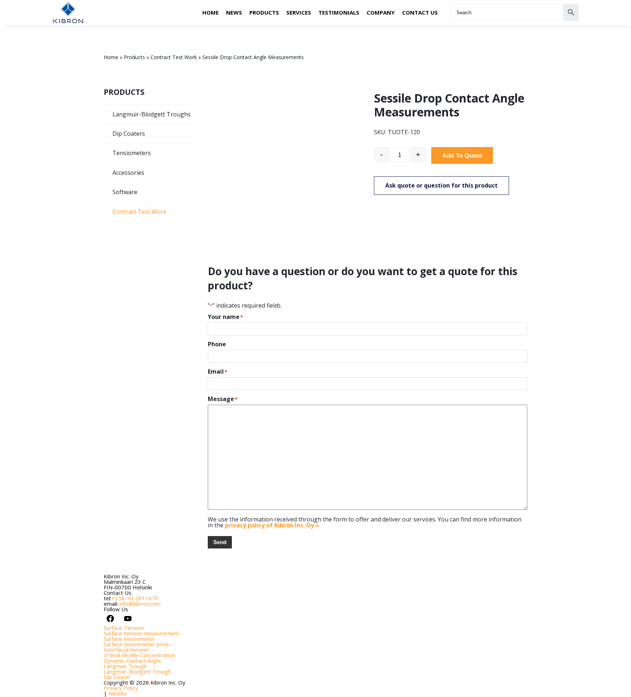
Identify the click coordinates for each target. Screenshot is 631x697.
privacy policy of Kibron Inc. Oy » (272, 525)
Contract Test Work (173, 57)
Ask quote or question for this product (441, 185)
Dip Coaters (128, 134)
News (234, 12)
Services (298, 12)
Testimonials (338, 12)
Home (210, 12)
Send (219, 542)
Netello (117, 693)
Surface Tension (124, 627)
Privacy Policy (121, 688)
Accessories (128, 173)
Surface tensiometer (129, 638)
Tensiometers (131, 153)
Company (381, 12)
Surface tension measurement (141, 633)
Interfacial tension (126, 649)
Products (264, 12)
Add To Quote (462, 155)
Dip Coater (117, 677)
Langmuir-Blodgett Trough (137, 671)
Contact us (420, 12)
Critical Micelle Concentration (139, 655)
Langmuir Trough (125, 666)
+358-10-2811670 (134, 598)
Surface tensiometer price (136, 644)
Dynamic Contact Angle (132, 660)
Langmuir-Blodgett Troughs (151, 114)
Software (124, 192)
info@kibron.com (140, 603)
